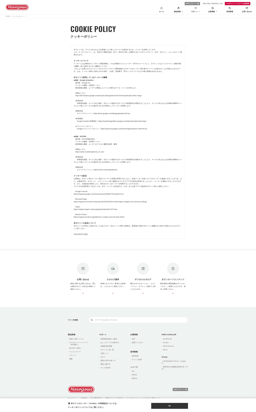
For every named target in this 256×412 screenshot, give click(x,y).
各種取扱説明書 (106, 346)
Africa (165, 350)
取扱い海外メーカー (76, 339)
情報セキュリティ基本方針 (114, 398)
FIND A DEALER (169, 335)
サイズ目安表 (105, 368)
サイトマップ (72, 398)
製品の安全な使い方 (108, 360)
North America (168, 346)
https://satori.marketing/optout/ (105, 170)
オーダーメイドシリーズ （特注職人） (78, 343)
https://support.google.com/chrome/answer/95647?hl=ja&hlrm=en (99, 194)
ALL (133, 371)
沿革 (133, 339)
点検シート (105, 353)
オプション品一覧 (107, 350)
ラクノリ (72, 355)
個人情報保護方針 (96, 398)
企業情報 (134, 335)
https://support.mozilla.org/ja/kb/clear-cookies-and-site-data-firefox (99, 217)
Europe (165, 342)
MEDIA (134, 378)
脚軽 (71, 359)
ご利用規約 (83, 398)
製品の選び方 (105, 364)
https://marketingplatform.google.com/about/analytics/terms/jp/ (122, 121)
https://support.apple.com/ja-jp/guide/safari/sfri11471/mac (96, 209)
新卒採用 (135, 356)
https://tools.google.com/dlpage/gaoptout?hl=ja (112, 113)
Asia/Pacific (167, 339)
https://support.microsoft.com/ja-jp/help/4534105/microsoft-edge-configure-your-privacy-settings (110, 202)
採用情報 (134, 352)
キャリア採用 (137, 359)
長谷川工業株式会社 (17, 7)
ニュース (134, 367)
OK (169, 406)
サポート (103, 335)
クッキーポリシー (132, 398)
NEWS (134, 375)
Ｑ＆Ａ (103, 357)
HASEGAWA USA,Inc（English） (174, 362)
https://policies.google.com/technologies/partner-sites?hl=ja (124, 129)
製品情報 (72, 335)
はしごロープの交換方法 (110, 342)
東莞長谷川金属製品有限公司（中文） (175, 368)
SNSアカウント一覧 (192, 3)
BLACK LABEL (75, 348)
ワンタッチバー (75, 352)
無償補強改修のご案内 (109, 339)
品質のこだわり (137, 342)
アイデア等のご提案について (150, 398)
